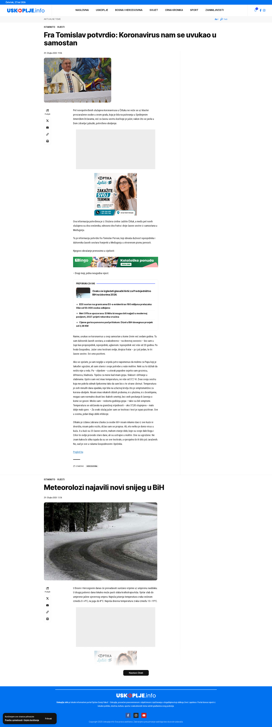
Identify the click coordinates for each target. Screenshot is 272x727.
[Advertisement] (115, 149)
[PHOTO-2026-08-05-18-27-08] (115, 193)
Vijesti (61, 27)
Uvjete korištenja (31, 720)
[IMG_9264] (115, 261)
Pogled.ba (78, 451)
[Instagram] (264, 10)
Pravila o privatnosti (14, 720)
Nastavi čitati (136, 672)
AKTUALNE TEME (52, 19)
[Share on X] (47, 120)
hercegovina (92, 466)
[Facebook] (260, 10)
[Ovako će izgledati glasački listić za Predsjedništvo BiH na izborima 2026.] (83, 293)
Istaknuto (49, 27)
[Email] (47, 127)
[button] (48, 718)
